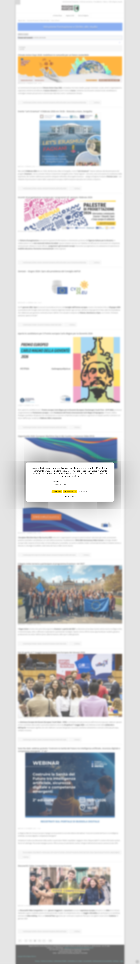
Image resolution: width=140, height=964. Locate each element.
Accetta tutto (56, 492)
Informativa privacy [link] (70, 496)
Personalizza (83, 492)
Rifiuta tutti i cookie (70, 492)
